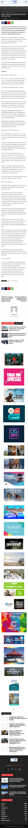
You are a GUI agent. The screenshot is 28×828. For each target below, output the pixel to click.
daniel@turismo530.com (17, 765)
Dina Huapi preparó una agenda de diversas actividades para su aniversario (21, 299)
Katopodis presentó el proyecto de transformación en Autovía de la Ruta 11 (17, 335)
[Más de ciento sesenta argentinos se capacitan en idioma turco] (4, 787)
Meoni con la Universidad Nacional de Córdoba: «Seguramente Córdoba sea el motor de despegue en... (16, 733)
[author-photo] (14, 312)
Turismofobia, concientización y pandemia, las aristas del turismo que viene (17, 793)
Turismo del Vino (14, 280)
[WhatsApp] (12, 22)
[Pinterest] (9, 22)
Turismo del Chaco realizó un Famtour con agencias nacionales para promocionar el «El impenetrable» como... (17, 741)
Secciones (6, 5)
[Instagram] (12, 769)
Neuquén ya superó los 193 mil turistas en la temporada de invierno (16, 341)
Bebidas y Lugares (12, 5)
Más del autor (18, 323)
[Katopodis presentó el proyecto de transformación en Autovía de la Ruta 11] (4, 335)
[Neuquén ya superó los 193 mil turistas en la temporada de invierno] (4, 341)
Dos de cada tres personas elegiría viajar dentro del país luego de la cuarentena (16, 780)
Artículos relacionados (8, 323)
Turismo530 (5, 18)
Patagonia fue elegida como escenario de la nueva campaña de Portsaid (18, 718)
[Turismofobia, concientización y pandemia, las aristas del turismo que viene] (4, 793)
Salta (9, 280)
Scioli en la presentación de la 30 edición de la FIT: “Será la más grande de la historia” (17, 328)
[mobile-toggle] (2, 2)
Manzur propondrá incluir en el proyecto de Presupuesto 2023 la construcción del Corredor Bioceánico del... (17, 749)
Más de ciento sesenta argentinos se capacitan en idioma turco (17, 786)
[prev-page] (2, 347)
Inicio (2, 5)
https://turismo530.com (14, 316)
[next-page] (4, 347)
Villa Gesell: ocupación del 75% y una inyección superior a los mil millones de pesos (7, 299)
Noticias (13, 12)
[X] (5, 22)
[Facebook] (2, 22)
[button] (26, 2)
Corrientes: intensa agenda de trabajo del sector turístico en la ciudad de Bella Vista (17, 725)
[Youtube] (19, 769)
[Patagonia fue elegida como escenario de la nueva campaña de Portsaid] (4, 718)
